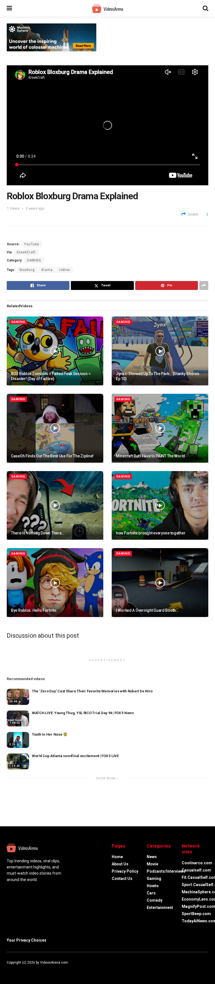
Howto (153, 886)
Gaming (34, 260)
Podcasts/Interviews (166, 871)
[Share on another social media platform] (203, 285)
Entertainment (160, 907)
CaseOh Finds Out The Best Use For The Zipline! (52, 456)
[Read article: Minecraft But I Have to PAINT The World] (160, 428)
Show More (106, 778)
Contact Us (122, 878)
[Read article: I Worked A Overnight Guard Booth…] (160, 582)
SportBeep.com (196, 913)
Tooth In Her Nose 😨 (49, 734)
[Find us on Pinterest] (30, 969)
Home (117, 857)
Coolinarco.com (197, 863)
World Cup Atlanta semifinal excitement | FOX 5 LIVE (75, 756)
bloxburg (27, 270)
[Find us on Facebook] (8, 969)
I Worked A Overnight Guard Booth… (147, 610)
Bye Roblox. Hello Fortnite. (34, 610)
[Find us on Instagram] (23, 969)
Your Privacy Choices (26, 940)
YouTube (31, 244)
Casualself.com (196, 870)
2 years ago (35, 208)
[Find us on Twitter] (15, 969)
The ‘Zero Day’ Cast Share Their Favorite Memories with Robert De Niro (92, 691)
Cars (151, 893)
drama (47, 270)
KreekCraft (26, 252)
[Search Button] (205, 8)
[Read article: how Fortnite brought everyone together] (160, 505)
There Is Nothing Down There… (37, 533)
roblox (64, 270)
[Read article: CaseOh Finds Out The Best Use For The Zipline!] (55, 428)
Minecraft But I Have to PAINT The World (150, 456)
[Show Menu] (9, 8)
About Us (120, 864)
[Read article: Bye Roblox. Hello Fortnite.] (55, 582)
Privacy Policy (125, 871)
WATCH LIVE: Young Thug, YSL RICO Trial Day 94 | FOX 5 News (83, 713)
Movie (152, 864)
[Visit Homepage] (107, 8)
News (152, 857)
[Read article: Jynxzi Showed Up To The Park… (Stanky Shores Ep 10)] (160, 350)
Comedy (154, 900)
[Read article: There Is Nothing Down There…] (55, 505)
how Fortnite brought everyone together (150, 533)
